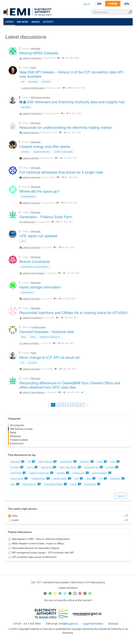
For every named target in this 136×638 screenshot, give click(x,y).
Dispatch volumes (63, 151)
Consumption (93, 467)
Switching (18, 473)
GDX (78, 478)
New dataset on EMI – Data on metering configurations (41, 539)
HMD (14, 484)
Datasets (86, 461)
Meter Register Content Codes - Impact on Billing (38, 543)
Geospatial (92, 484)
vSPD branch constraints (35, 266)
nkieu (15, 515)
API (22, 81)
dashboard (27, 292)
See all (120, 495)
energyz (35, 343)
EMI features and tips (40, 97)
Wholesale (35, 48)
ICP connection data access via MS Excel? (34, 557)
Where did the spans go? (39, 191)
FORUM (112, 3)
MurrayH (35, 132)
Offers (25, 151)
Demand (62, 473)
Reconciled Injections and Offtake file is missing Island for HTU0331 (73, 312)
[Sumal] (60, 593)
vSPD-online (19, 478)
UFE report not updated (38, 235)
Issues (36, 21)
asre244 (35, 158)
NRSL (23, 337)
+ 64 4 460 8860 (31, 623)
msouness (36, 177)
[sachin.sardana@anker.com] (85, 593)
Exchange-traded (55, 484)
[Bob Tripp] (90, 593)
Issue (101, 461)
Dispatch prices (41, 151)
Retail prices (31, 484)
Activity (48, 21)
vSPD (115, 461)
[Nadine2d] (65, 593)
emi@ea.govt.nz (68, 623)
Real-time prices (70, 467)
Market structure (41, 473)
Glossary (113, 623)
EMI (99, 3)
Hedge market (101, 473)
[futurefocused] (75, 593)
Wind (90, 478)
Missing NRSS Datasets (38, 52)
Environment (16, 443)
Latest (9, 21)
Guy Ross (35, 202)
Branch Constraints (34, 261)
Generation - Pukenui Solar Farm (45, 216)
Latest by (26, 58)
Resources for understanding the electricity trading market (65, 127)
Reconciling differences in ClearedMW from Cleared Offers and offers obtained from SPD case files (69, 385)
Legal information (93, 623)
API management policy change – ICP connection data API (43, 552)
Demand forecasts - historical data (46, 331)
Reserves (117, 478)
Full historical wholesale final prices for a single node (61, 172)
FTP (102, 478)
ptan (33, 221)
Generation (68, 461)
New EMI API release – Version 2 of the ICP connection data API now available (71, 74)
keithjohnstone (38, 87)
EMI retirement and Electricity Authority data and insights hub (75, 101)
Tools (32, 467)
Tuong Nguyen (38, 273)
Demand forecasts (50, 337)
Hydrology (80, 473)
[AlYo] (55, 593)
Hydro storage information (40, 286)
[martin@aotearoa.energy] (70, 593)
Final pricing (47, 461)
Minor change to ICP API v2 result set (49, 357)
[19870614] (50, 593)
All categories (17, 425)
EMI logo (28, 11)
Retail (33, 67)
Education (48, 467)
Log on (86, 3)
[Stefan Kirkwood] (45, 593)
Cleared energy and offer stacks (44, 146)
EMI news (22, 21)
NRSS (33, 337)
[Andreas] (80, 593)
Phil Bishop (36, 58)
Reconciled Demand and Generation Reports (35, 548)
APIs (126, 3)
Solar (75, 484)
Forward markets (38, 327)
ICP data (46, 81)
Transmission (28, 196)
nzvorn (15, 520)
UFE (23, 241)
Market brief (61, 478)
